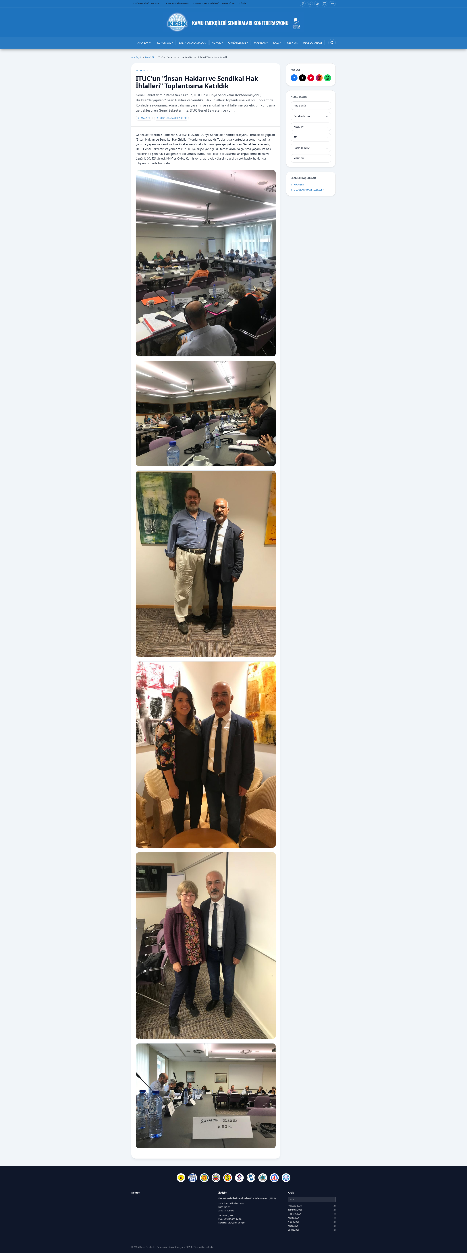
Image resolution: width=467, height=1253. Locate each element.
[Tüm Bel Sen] (274, 1177)
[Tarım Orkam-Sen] (262, 1177)
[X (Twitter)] (310, 4)
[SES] (251, 1177)
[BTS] (192, 1177)
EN (332, 3)
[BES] (181, 1177)
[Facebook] (303, 4)
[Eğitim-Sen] (204, 1177)
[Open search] (332, 42)
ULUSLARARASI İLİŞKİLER (171, 118)
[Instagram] (324, 4)
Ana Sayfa (136, 57)
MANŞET (149, 57)
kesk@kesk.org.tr (236, 1222)
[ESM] (216, 1177)
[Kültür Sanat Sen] (239, 1177)
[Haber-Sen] (227, 1177)
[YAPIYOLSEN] (286, 1177)
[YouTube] (317, 4)
